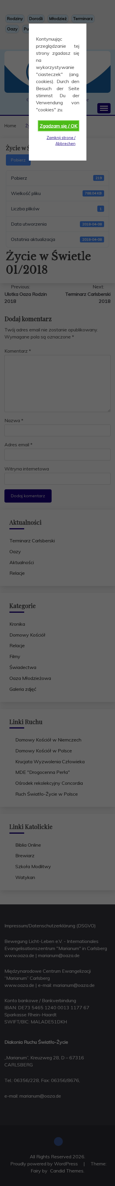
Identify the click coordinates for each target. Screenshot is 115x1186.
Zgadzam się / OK (58, 126)
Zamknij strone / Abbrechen (61, 140)
